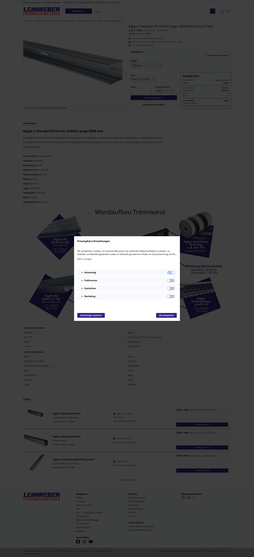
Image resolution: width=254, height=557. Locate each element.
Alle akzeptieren (166, 315)
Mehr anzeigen (84, 259)
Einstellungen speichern (91, 315)
